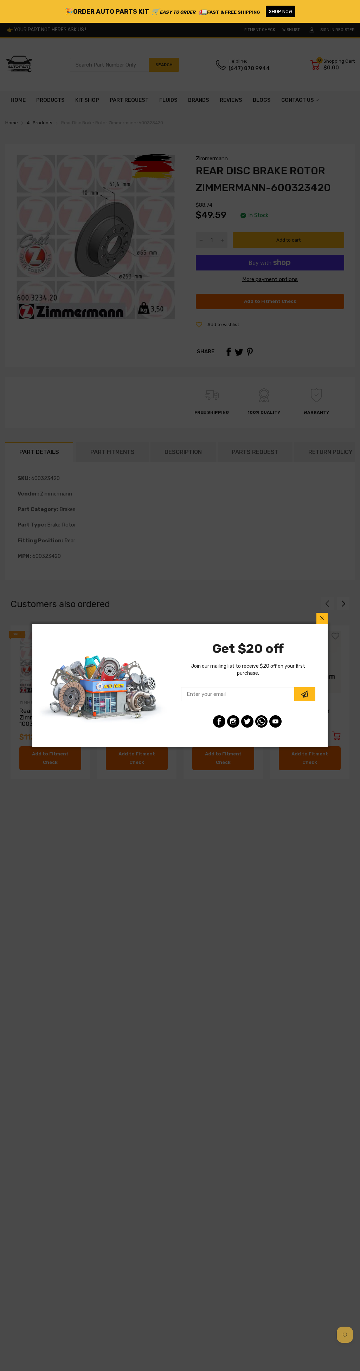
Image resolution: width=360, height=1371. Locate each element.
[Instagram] (233, 721)
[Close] (322, 618)
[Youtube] (275, 721)
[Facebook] (219, 721)
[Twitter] (247, 721)
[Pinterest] (261, 721)
